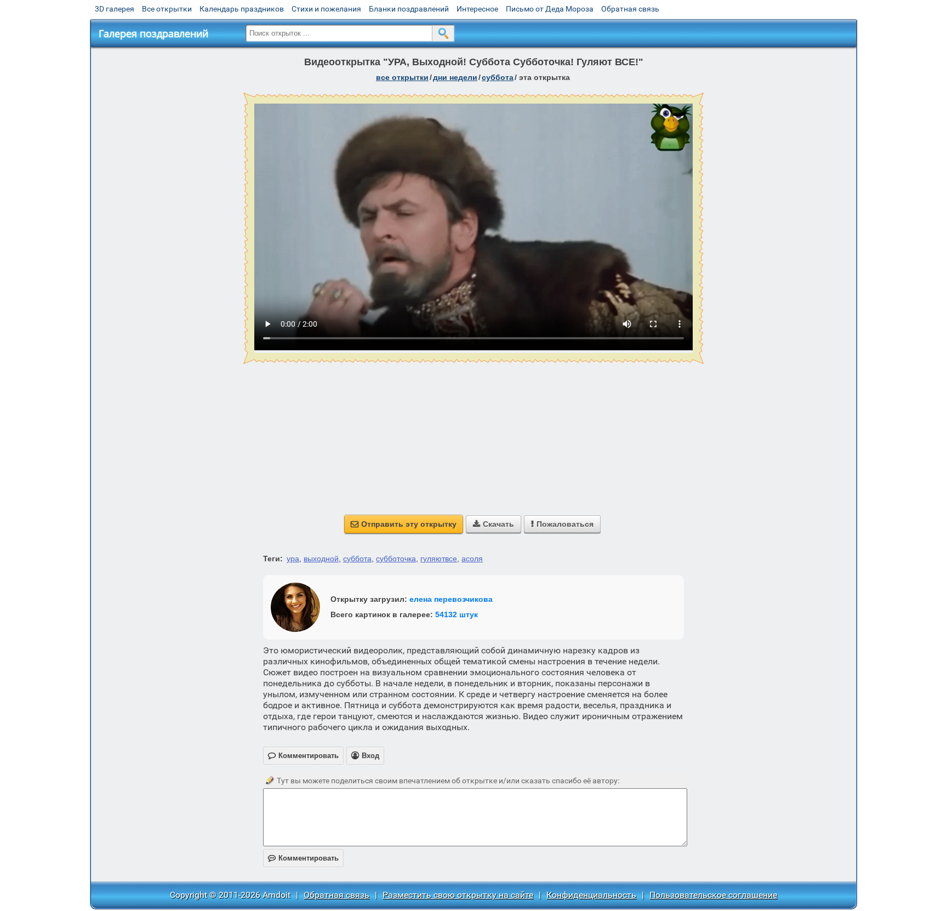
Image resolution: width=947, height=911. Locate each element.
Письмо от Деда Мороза (550, 8)
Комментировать (303, 858)
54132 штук (456, 614)
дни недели (455, 77)
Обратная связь (630, 8)
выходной (321, 558)
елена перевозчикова (451, 599)
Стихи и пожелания (326, 8)
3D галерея (114, 8)
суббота (498, 77)
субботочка (396, 558)
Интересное (477, 8)
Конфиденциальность (591, 895)
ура (293, 558)
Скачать (493, 524)
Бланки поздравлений (409, 8)
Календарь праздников (241, 8)
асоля (472, 558)
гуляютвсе (438, 558)
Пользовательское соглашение (713, 895)
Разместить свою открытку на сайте (458, 895)
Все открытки (167, 8)
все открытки (402, 77)
